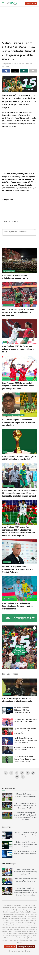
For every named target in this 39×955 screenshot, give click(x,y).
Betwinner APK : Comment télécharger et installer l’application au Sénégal (25, 844)
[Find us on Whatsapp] (6, 773)
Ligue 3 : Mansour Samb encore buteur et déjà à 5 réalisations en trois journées (25, 731)
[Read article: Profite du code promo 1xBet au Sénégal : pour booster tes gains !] (7, 854)
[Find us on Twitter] (16, 773)
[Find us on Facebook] (11, 773)
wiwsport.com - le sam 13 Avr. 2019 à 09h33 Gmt (17, 63)
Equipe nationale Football (14, 415)
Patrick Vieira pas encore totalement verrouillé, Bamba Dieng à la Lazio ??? (25, 871)
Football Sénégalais (26, 912)
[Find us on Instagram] (22, 773)
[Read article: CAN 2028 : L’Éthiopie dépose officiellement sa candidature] (19, 260)
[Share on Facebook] (6, 71)
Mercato (5, 912)
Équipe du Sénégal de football (26, 910)
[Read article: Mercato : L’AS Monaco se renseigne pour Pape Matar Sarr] (7, 797)
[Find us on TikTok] (33, 773)
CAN (7, 66)
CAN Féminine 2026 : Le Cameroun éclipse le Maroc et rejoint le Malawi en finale (19, 349)
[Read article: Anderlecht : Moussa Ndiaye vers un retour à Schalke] (7, 750)
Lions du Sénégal (14, 912)
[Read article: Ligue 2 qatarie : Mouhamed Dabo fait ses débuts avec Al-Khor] (7, 722)
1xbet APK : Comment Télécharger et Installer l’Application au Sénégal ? (22, 710)
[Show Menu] (3, 3)
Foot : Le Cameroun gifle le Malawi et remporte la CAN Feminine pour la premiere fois (18, 312)
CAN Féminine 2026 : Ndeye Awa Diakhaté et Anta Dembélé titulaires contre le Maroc (17, 606)
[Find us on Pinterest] (23, 777)
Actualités (6, 916)
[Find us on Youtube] (28, 773)
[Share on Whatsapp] (24, 71)
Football (7, 562)
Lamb (34, 912)
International (9, 271)
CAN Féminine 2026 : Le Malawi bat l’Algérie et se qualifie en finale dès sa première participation (18, 386)
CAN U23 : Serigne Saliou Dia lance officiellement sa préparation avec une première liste (18, 422)
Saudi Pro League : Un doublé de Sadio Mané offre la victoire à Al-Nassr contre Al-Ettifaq (25, 805)
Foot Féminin (8, 305)
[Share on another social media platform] (33, 71)
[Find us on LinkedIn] (17, 777)
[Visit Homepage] (12, 3)
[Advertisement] (20, 22)
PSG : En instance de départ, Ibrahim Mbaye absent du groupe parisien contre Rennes (25, 759)
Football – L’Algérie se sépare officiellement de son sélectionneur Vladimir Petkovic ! (17, 569)
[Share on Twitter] (15, 71)
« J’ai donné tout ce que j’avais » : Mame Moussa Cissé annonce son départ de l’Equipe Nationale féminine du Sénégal (19, 493)
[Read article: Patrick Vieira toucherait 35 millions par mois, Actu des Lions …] (7, 881)
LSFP (12, 920)
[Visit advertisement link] (19, 84)
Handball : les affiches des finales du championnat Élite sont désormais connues (25, 740)
